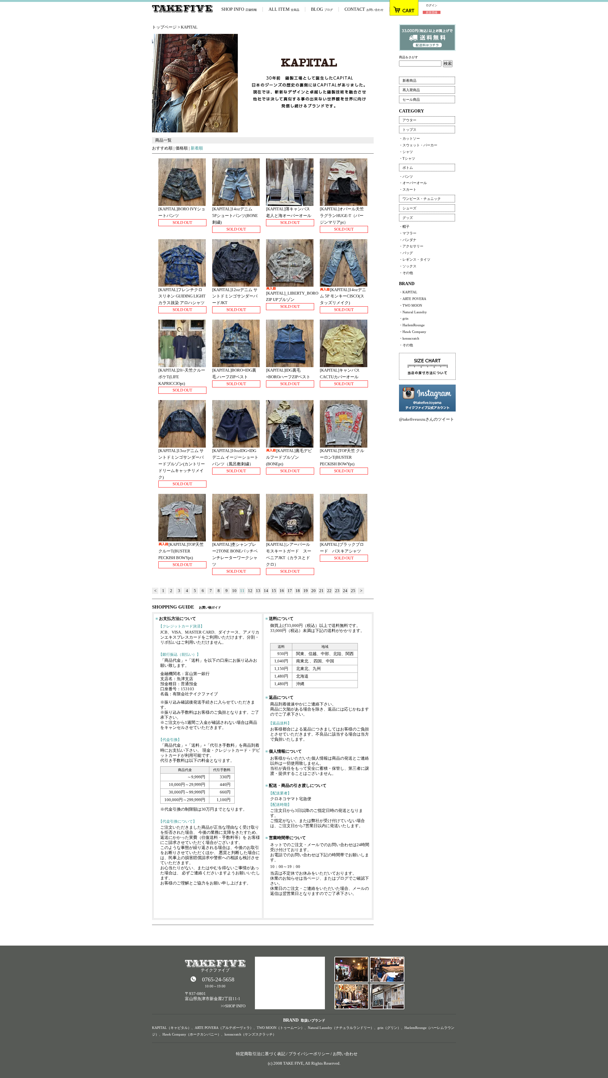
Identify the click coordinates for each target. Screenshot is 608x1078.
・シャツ (406, 152)
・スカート (407, 189)
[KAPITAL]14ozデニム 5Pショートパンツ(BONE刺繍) (235, 216)
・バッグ (406, 253)
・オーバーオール (413, 183)
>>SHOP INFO (233, 1006)
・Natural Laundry (413, 312)
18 (297, 590)
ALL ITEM (284, 9)
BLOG (322, 9)
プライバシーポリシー (309, 1053)
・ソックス (407, 266)
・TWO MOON (410, 305)
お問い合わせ (345, 1053)
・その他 (406, 273)
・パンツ (406, 176)
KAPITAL (189, 27)
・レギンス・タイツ (414, 259)
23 (337, 590)
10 (234, 590)
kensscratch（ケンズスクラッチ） (250, 1034)
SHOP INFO (239, 9)
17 (290, 590)
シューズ (409, 208)
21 (321, 590)
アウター (409, 120)
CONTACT (364, 9)
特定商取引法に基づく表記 (260, 1053)
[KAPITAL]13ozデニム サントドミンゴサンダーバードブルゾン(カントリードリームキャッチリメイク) (181, 463)
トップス (409, 129)
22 (329, 590)
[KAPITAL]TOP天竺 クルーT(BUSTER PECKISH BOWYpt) (181, 551)
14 (266, 590)
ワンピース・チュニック (421, 199)
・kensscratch (409, 338)
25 (353, 590)
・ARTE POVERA (412, 299)
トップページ (164, 27)
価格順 (181, 148)
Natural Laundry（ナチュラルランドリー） (341, 1028)
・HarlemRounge (412, 325)
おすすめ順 (162, 148)
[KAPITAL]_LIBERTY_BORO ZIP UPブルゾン (292, 296)
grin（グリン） (389, 1028)
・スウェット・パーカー (418, 145)
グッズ (407, 218)
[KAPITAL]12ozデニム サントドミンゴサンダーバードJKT (234, 296)
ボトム (407, 167)
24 (345, 590)
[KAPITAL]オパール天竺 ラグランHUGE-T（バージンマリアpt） (344, 216)
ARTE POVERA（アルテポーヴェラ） (224, 1028)
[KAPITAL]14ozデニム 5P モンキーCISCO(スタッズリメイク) (343, 296)
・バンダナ (407, 240)
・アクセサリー (411, 246)
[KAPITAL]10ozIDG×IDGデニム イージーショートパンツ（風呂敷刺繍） (235, 457)
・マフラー (407, 233)
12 (250, 590)
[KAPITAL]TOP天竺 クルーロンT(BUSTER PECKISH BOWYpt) (342, 457)
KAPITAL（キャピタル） (171, 1028)
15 (274, 590)
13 (258, 590)
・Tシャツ (407, 158)
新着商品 (409, 80)
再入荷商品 (411, 90)
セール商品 (411, 99)
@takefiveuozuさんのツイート (426, 419)
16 (282, 590)
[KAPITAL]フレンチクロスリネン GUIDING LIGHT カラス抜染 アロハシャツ (182, 296)
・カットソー (409, 138)
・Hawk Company (412, 332)
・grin (403, 318)
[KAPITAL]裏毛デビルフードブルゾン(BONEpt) (289, 457)
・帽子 (404, 226)
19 (305, 590)
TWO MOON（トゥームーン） (280, 1028)
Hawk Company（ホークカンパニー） (191, 1034)
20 (313, 590)
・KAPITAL (408, 292)
